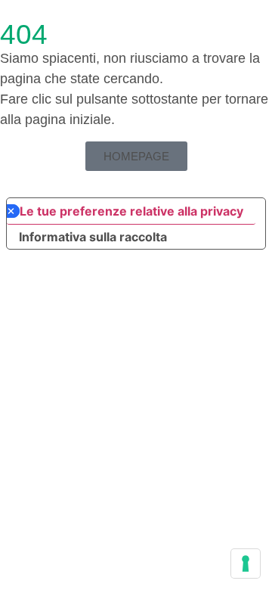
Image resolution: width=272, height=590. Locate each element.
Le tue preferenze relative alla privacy (131, 211)
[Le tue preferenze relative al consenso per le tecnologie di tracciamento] (245, 563)
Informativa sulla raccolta (93, 236)
